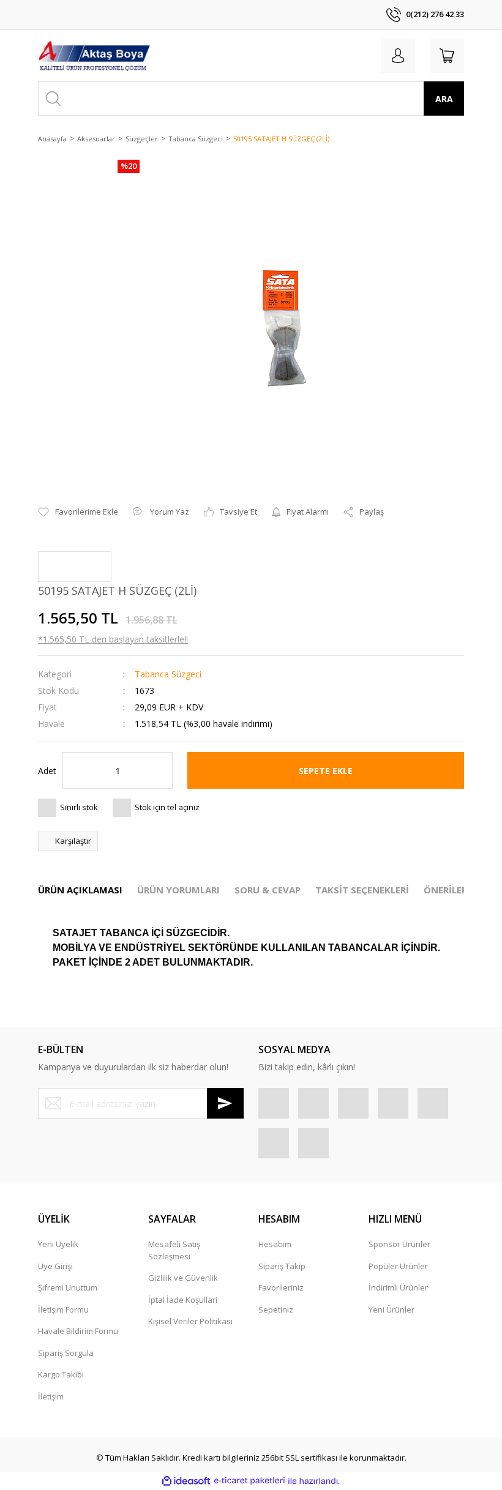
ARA (444, 99)
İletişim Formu (63, 1309)
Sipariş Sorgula (66, 1352)
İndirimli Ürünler (398, 1287)
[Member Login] (398, 56)
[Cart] (447, 56)
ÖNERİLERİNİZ (455, 890)
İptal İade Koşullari (182, 1299)
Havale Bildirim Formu (78, 1330)
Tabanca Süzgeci (168, 674)
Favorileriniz (281, 1287)
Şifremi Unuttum (67, 1287)
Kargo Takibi (61, 1374)
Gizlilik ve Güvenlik (183, 1277)
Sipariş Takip (281, 1266)
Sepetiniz (275, 1309)
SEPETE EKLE (326, 771)
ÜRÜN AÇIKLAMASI (80, 890)
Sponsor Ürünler (399, 1244)
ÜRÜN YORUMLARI (178, 890)
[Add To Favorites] (78, 512)
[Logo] (94, 56)
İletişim (51, 1396)
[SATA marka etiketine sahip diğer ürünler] (74, 566)
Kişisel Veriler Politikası (190, 1321)
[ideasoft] (186, 1481)
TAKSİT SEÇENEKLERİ (362, 890)
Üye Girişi (55, 1266)
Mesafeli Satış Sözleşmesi (174, 1250)
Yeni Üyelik (58, 1244)
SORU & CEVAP (267, 890)
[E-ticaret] (249, 1481)
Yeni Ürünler (391, 1309)
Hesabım (274, 1244)
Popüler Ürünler (398, 1266)
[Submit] (225, 1103)
